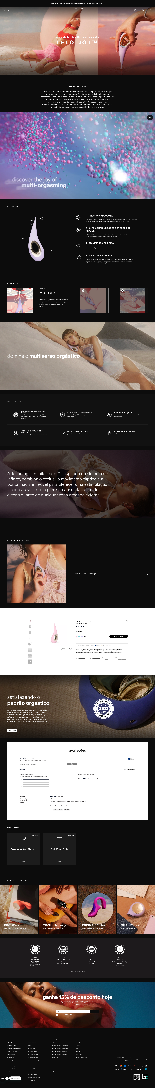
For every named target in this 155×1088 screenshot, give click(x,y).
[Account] (142, 10)
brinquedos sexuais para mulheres (60, 1048)
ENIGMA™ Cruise (93, 925)
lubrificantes (55, 1063)
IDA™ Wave (11, 925)
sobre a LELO (10, 1042)
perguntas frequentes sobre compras (36, 1063)
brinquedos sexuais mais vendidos (60, 1045)
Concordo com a (67, 1014)
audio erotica (79, 1054)
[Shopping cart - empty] (150, 10)
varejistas (9, 1071)
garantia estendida (32, 1051)
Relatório (66, 809)
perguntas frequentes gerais (34, 1060)
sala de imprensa (11, 1054)
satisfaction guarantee (33, 1054)
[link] (23, 758)
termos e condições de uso (13, 1065)
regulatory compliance (33, 1057)
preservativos (55, 1068)
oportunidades (10, 1057)
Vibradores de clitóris (128, 928)
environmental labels (33, 1068)
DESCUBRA (19, 932)
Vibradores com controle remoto (15, 928)
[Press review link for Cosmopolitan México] (23, 849)
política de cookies (11, 1063)
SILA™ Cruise (130, 925)
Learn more (108, 645)
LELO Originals (31, 1080)
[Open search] (135, 10)
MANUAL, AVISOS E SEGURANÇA (85, 574)
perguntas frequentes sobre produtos (36, 1065)
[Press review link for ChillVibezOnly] (59, 849)
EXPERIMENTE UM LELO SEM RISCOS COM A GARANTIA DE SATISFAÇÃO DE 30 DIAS (77, 3)
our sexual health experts (81, 1057)
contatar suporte (32, 1042)
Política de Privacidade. (70, 1014)
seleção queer (55, 1071)
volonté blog (78, 1042)
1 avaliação (32, 758)
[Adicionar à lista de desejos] (127, 621)
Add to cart (146, 78)
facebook (78, 1051)
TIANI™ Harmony (54, 925)
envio (29, 1045)
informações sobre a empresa (14, 1048)
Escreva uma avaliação (130, 770)
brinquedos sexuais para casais (59, 1054)
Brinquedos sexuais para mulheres (93, 928)
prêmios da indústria (12, 1051)
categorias (54, 1042)
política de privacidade (12, 1060)
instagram (78, 1045)
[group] (38, 300)
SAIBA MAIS (12, 730)
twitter (77, 1048)
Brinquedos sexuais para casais (53, 928)
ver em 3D (67, 648)
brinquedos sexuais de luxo (58, 1060)
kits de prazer (55, 1057)
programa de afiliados (12, 1068)
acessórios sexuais (56, 1065)
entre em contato (32, 1071)
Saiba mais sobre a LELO (77, 971)
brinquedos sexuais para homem (59, 1051)
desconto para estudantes (34, 1077)
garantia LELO (31, 1048)
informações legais (11, 1045)
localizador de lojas (32, 1074)
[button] (5, 10)
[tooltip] (131, 759)
